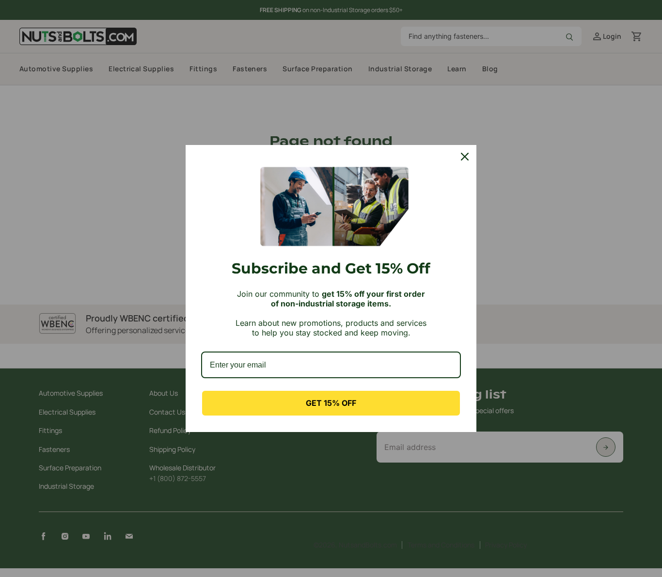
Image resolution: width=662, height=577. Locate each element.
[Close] (464, 156)
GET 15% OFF (331, 403)
